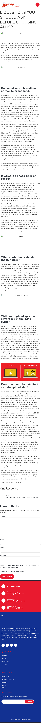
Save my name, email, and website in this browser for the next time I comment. (19, 566)
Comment (4, 516)
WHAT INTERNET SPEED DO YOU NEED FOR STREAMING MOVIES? (22, 499)
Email (2, 547)
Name (2, 539)
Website (3, 555)
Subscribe (30, 701)
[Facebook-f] (3, 645)
